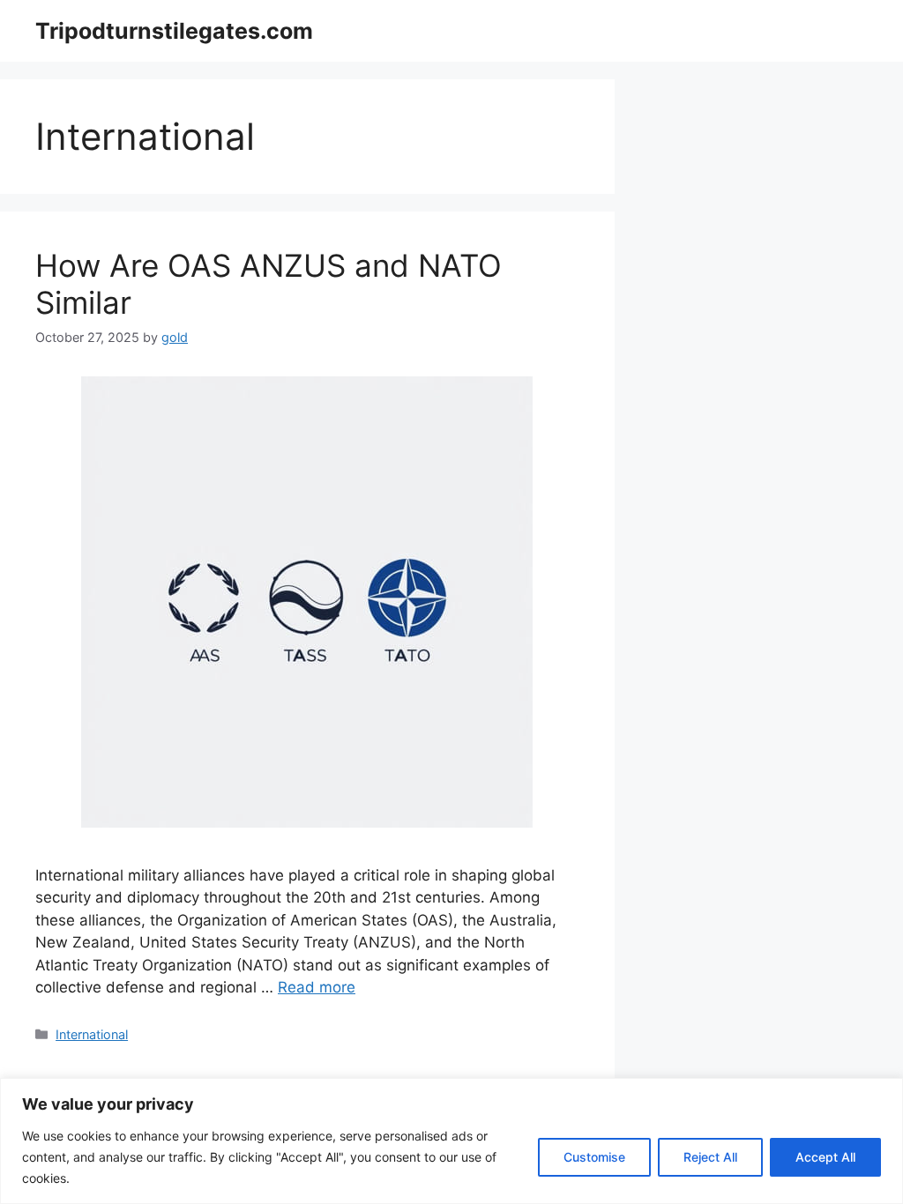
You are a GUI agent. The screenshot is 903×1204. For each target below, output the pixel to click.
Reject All (710, 1156)
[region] (451, 1141)
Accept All (825, 1156)
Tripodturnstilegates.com (174, 31)
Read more (316, 987)
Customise (594, 1156)
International (92, 1034)
